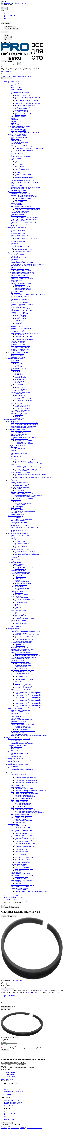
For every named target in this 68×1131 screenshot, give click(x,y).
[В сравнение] (14, 907)
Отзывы (6, 20)
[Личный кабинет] (34, 5)
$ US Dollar (8, 37)
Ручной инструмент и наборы (13, 1102)
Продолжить (4, 1049)
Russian (13, 26)
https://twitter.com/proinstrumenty (13, 1091)
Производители (9, 1119)
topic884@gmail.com (7, 1094)
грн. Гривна (8, 39)
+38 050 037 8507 (27, 76)
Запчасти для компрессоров (12, 899)
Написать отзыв (5, 1008)
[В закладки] (5, 907)
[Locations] (2, 8)
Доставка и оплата (9, 15)
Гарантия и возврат (10, 17)
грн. (4, 32)
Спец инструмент (9, 1105)
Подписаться (21, 1064)
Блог (5, 18)
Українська (15, 28)
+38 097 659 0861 (6, 76)
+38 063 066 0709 (16, 76)
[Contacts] (6, 8)
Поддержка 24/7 (58, 992)
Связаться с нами (9, 1118)
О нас (6, 13)
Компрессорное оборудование (13, 897)
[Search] (19, 63)
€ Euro (6, 35)
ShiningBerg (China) (16, 980)
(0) (7, 984)
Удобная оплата (29, 992)
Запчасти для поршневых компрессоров (16, 901)
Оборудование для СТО (11, 896)
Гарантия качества (6, 990)
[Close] (1, 1011)
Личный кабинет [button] (6, 42)
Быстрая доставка (43, 990)
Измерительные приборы (12, 1103)
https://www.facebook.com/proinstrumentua (16, 1090)
